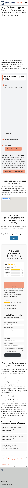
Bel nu (14, 238)
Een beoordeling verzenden (12, 355)
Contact (3, 480)
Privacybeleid (4, 481)
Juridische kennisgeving (7, 484)
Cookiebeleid (4, 483)
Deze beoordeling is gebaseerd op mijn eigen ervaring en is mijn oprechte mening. (15, 350)
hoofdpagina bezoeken (16, 459)
